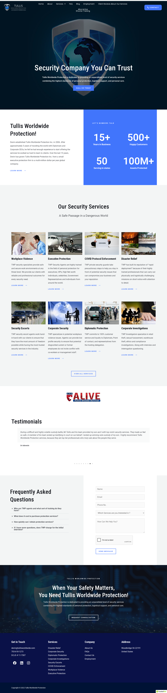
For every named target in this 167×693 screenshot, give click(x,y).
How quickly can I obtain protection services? (34, 522)
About (49, 4)
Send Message (106, 551)
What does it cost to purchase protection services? (36, 516)
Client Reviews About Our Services (112, 4)
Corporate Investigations (134, 328)
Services (59, 4)
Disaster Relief (129, 258)
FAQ (71, 4)
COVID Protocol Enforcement (100, 258)
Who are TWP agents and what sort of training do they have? (37, 509)
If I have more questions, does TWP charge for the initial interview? (38, 528)
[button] (60, 4)
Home (41, 4)
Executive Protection (59, 258)
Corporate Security (58, 328)
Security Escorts (20, 328)
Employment (89, 4)
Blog (78, 4)
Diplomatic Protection (96, 328)
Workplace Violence (22, 258)
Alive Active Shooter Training (83, 10)
